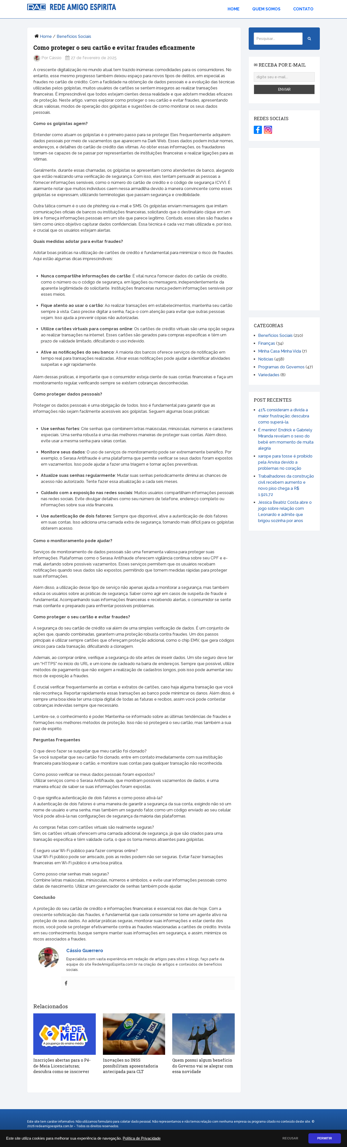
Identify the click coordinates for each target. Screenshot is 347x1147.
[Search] (309, 39)
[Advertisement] (284, 229)
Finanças (266, 343)
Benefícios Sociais (74, 36)
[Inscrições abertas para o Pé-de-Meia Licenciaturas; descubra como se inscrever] (64, 1034)
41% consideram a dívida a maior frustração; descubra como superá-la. (283, 416)
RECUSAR (290, 1138)
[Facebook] (66, 983)
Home (234, 9)
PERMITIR (324, 1138)
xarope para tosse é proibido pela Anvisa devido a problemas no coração (285, 462)
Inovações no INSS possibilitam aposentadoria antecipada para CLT (130, 1065)
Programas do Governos (281, 367)
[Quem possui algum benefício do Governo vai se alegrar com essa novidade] (203, 1034)
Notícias (265, 359)
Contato (303, 9)
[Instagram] (268, 130)
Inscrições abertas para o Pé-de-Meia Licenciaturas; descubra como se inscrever (62, 1065)
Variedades (268, 374)
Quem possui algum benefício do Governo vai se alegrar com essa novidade (202, 1065)
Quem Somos (266, 9)
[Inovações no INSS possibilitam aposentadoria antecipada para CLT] (134, 1034)
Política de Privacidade (142, 1138)
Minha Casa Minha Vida (279, 351)
